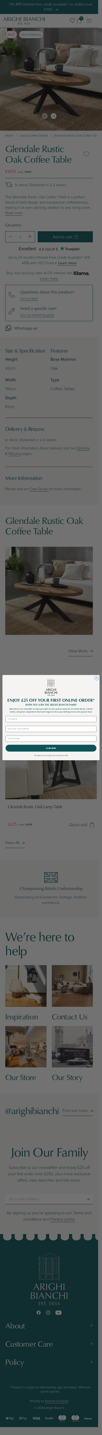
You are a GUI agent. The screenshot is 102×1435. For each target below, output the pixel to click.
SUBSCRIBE (51, 748)
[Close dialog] (96, 678)
